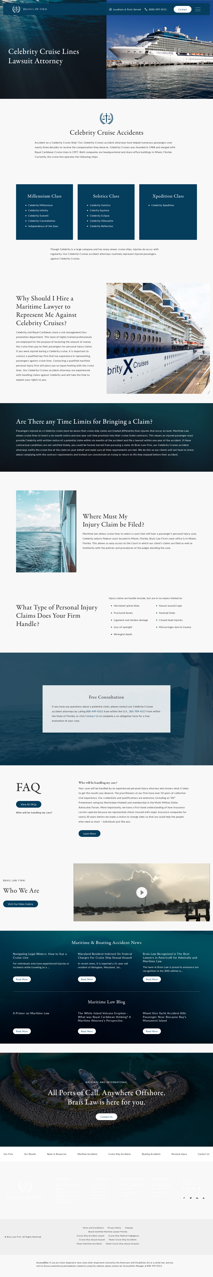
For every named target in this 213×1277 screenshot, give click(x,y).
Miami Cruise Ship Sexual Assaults (122, 1243)
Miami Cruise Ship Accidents (123, 1239)
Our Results (30, 1154)
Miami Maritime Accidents (89, 1243)
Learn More (89, 833)
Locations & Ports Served (127, 9)
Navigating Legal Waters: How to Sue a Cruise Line (40, 955)
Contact (182, 9)
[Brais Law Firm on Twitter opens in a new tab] (191, 1198)
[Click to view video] (142, 892)
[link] (156, 9)
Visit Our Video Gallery (20, 904)
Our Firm (8, 1154)
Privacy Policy (114, 1227)
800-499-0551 (94, 711)
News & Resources (56, 1154)
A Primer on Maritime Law (31, 1013)
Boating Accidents (151, 1154)
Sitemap (129, 1227)
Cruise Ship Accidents (119, 1154)
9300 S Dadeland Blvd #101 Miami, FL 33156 (69, 1188)
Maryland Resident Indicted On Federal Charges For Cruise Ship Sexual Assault (105, 955)
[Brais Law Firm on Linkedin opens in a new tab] (197, 1198)
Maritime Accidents (87, 1154)
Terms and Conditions (93, 1227)
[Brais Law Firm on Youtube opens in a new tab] (204, 1198)
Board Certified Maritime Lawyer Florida (107, 1231)
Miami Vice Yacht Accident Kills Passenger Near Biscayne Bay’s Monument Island (164, 1016)
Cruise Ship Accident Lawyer (90, 1235)
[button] (71, 1195)
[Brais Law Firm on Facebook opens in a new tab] (184, 1198)
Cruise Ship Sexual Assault (92, 1239)
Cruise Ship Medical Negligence (123, 1235)
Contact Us (92, 716)
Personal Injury (179, 1154)
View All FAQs (29, 804)
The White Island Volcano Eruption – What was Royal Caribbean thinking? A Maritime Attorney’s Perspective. (104, 1016)
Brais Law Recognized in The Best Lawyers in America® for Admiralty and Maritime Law (170, 957)
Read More (22, 979)
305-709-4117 (137, 711)
